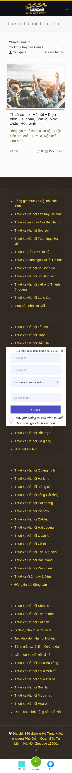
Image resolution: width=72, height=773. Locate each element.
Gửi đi (36, 409)
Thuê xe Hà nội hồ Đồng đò (34, 268)
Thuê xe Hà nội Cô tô (30, 544)
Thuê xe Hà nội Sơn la (31, 687)
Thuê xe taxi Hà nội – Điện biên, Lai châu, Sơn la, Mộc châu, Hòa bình (33, 119)
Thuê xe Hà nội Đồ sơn (31, 511)
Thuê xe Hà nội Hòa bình (32, 704)
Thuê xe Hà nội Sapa (30, 335)
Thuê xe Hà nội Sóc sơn (32, 230)
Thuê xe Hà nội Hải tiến (31, 622)
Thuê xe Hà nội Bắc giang (33, 560)
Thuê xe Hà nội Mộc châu (33, 695)
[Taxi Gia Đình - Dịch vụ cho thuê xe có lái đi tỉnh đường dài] (36, 8)
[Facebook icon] (36, 750)
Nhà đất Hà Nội (25, 449)
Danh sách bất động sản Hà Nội (37, 712)
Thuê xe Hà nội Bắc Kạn (32, 433)
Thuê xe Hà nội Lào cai (31, 327)
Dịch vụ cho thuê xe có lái (33, 630)
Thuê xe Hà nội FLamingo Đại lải (36, 241)
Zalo (51, 769)
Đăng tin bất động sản (30, 584)
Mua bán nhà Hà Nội (29, 306)
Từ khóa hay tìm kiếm (25, 47)
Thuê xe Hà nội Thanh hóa (34, 614)
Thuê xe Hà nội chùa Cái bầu (35, 679)
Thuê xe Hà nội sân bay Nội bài (37, 214)
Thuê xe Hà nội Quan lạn (32, 536)
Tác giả (18, 52)
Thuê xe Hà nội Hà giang (32, 441)
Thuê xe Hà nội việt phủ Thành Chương (37, 287)
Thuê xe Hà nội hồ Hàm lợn (34, 276)
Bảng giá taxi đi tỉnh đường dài (37, 646)
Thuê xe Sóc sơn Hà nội (32, 252)
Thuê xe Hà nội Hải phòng (33, 503)
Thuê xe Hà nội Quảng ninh (34, 470)
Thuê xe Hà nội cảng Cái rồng (36, 495)
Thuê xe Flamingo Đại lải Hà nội (38, 260)
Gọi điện (36, 761)
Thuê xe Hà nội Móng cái (32, 487)
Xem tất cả (55, 52)
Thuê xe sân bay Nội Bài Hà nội (37, 222)
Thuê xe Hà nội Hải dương (34, 527)
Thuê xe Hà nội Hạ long (31, 478)
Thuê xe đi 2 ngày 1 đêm (32, 576)
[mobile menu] (67, 8)
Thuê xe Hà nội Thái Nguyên (35, 552)
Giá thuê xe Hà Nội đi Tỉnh (33, 655)
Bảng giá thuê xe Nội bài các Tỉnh (35, 203)
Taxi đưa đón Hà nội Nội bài (34, 638)
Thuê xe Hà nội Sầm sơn (32, 606)
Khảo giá (22, 769)
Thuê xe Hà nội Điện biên (33, 568)
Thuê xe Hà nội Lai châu (32, 297)
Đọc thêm (56, 151)
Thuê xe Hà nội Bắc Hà (31, 343)
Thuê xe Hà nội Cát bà (31, 519)
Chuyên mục (18, 42)
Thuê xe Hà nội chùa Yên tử (35, 671)
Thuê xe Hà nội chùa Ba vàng (36, 663)
